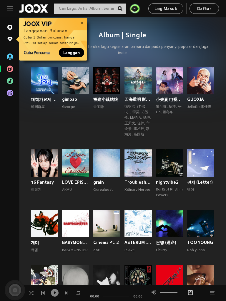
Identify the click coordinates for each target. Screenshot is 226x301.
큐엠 (34, 250)
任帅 (140, 123)
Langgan (71, 52)
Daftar (204, 9)
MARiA (135, 118)
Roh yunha (196, 250)
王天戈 (129, 123)
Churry (161, 250)
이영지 (36, 190)
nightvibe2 (167, 182)
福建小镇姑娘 (105, 99)
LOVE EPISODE (75, 182)
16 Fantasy (42, 182)
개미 (35, 242)
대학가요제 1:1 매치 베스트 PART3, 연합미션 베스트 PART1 (44, 99)
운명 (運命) (166, 242)
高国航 (139, 135)
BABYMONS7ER (75, 242)
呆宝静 (98, 107)
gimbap (69, 99)
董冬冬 (168, 112)
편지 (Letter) (200, 182)
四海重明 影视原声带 (138, 99)
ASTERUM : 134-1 (138, 242)
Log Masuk (165, 9)
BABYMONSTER (75, 250)
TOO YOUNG (200, 242)
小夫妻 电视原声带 (169, 99)
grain (98, 182)
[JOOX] (33, 8)
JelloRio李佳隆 (199, 107)
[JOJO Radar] (135, 8)
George (68, 107)
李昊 (135, 112)
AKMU (67, 190)
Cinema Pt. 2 (106, 242)
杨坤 (146, 118)
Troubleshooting (138, 182)
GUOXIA (195, 99)
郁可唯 (161, 107)
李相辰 (139, 129)
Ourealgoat (103, 190)
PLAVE (129, 250)
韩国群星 (38, 107)
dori (96, 250)
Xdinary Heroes (137, 190)
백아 (190, 190)
